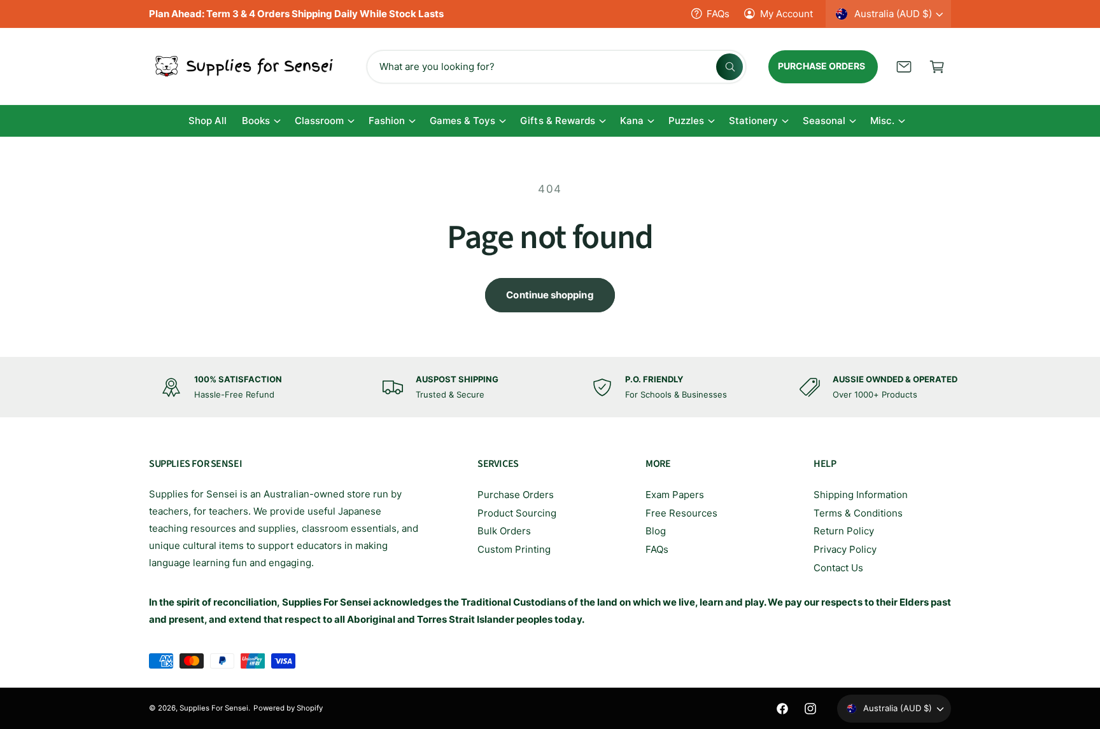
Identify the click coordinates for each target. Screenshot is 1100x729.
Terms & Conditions (858, 513)
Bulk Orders (504, 531)
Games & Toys (462, 121)
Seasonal (824, 121)
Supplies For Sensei (214, 708)
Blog (655, 531)
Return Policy (844, 531)
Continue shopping (549, 295)
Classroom (319, 121)
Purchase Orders (515, 495)
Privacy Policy (845, 549)
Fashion (387, 121)
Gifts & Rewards (557, 121)
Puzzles (686, 121)
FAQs (718, 14)
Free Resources (681, 513)
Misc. (882, 121)
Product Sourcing (516, 513)
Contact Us (838, 568)
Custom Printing (514, 549)
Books (256, 121)
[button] (937, 66)
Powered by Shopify (287, 708)
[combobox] (556, 66)
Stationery (753, 121)
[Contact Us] (903, 66)
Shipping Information (861, 495)
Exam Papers (674, 495)
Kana (632, 121)
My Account (786, 14)
